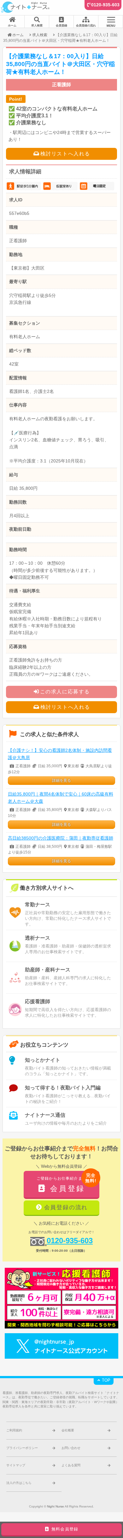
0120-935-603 (105, 4)
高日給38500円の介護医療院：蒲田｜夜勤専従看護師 (60, 838)
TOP (105, 1380)
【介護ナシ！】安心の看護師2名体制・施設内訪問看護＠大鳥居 (60, 754)
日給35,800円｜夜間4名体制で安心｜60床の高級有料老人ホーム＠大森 (60, 797)
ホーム (18, 35)
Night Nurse (55, 1506)
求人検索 (39, 35)
